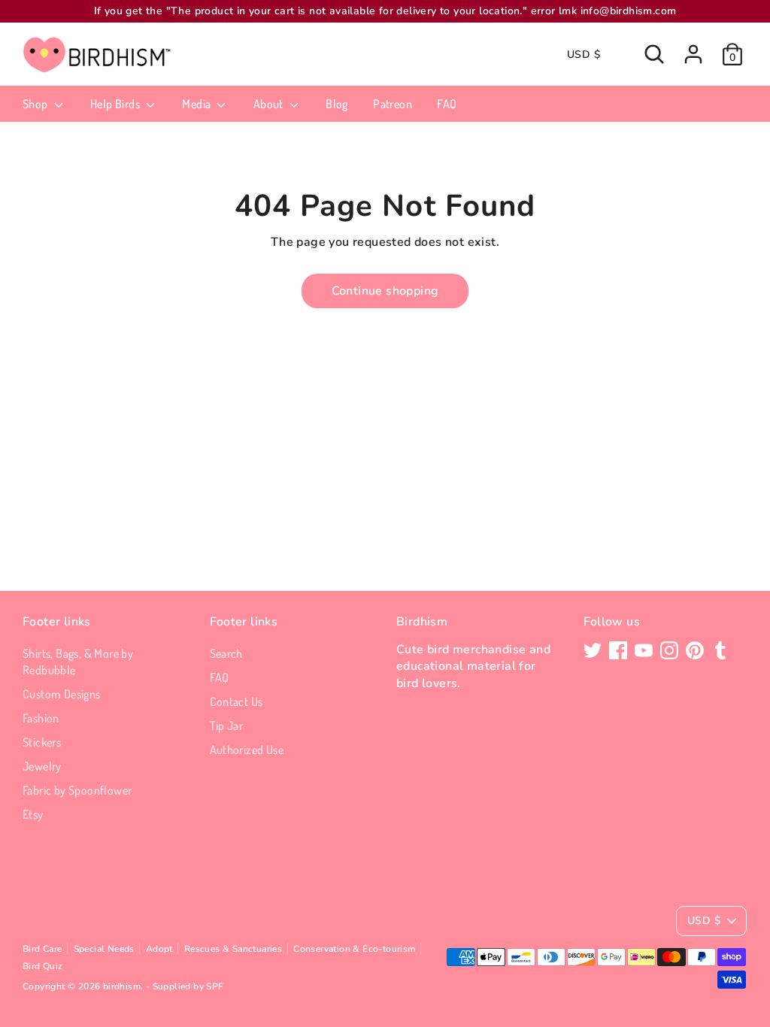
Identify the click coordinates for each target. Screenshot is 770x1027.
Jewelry (42, 766)
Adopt (159, 949)
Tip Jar (227, 725)
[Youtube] (644, 650)
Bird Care (42, 949)
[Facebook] (618, 650)
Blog (337, 103)
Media (197, 103)
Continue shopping (385, 291)
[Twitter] (593, 650)
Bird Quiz (43, 966)
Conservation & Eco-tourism (354, 949)
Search (226, 653)
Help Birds (116, 103)
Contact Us (236, 701)
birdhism (122, 986)
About (269, 103)
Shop (36, 103)
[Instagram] (669, 650)
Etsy (33, 814)
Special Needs (104, 949)
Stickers (42, 742)
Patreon (392, 103)
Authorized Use (247, 749)
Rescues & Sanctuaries (233, 949)
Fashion (41, 718)
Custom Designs (62, 693)
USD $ (583, 54)
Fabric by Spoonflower (77, 790)
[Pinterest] (695, 650)
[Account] (693, 54)
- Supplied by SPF (185, 986)
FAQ (446, 103)
